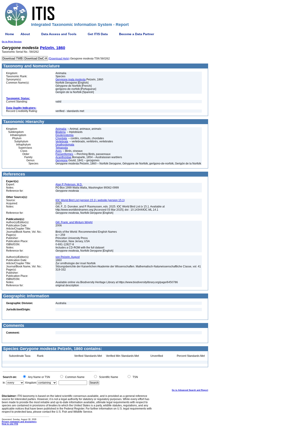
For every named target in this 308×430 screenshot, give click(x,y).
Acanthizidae (63, 157)
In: (4, 382)
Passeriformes (64, 154)
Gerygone (61, 160)
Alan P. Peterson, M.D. (69, 184)
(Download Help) (58, 58)
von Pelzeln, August (67, 257)
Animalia (60, 128)
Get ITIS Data (98, 34)
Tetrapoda (61, 147)
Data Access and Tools (58, 34)
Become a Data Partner (136, 34)
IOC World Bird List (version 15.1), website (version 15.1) (90, 200)
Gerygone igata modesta (70, 79)
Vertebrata (61, 141)
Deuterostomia (64, 135)
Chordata (61, 138)
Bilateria (60, 132)
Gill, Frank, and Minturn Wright (73, 222)
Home (9, 34)
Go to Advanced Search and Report (190, 390)
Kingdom (30, 382)
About (25, 34)
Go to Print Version (12, 42)
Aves (58, 150)
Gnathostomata (64, 144)
